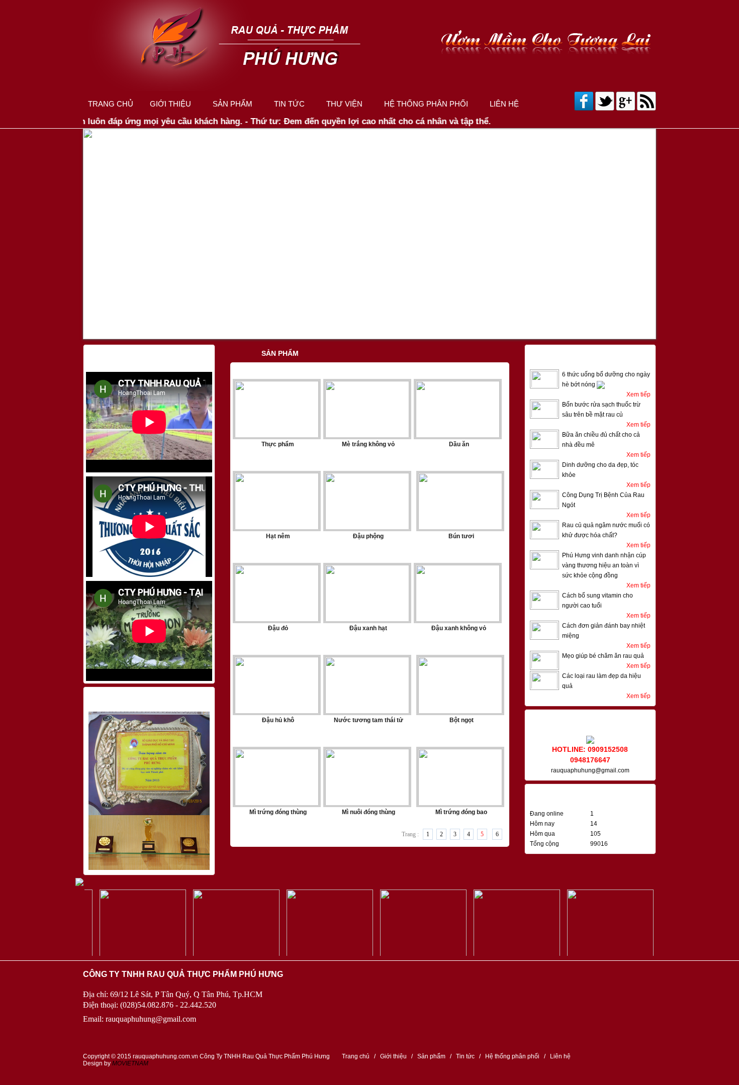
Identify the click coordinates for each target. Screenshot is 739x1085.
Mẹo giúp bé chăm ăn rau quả (603, 655)
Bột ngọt (461, 720)
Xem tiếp (638, 394)
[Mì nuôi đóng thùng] (503, 923)
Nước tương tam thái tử (368, 720)
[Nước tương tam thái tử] (316, 923)
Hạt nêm (278, 536)
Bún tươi (461, 536)
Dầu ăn (459, 444)
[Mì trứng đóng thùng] (410, 923)
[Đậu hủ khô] (223, 923)
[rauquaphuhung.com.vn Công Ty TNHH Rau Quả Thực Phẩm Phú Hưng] (369, 45)
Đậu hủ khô (278, 720)
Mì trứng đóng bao (461, 812)
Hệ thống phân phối (426, 108)
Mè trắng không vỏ (368, 444)
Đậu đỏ (278, 628)
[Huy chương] (149, 863)
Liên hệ (504, 108)
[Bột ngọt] (129, 923)
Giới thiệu (170, 108)
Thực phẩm (277, 444)
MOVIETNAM (130, 1063)
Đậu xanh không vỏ (458, 628)
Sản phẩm (232, 108)
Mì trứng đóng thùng (278, 812)
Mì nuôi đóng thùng (368, 812)
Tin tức (289, 108)
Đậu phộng (368, 536)
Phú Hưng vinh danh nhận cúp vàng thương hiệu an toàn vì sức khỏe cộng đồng (604, 565)
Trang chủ (110, 108)
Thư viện (344, 108)
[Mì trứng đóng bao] (597, 923)
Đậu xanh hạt (368, 628)
